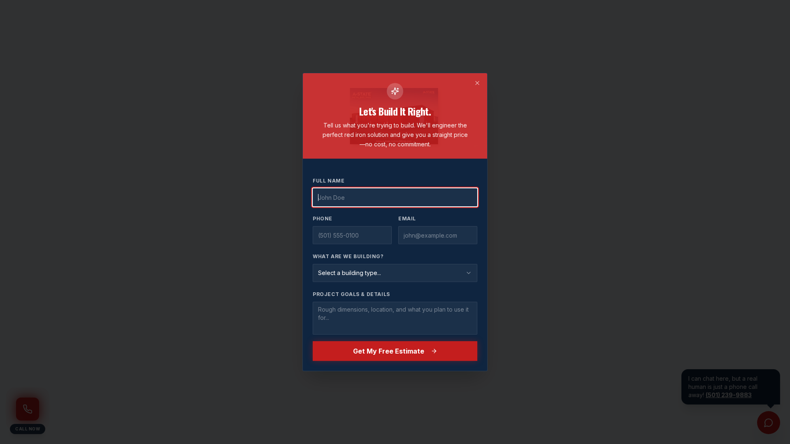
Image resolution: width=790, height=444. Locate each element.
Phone (322, 218)
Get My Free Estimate (388, 351)
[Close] (477, 83)
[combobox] (395, 273)
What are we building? (348, 256)
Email (407, 218)
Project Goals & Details (351, 294)
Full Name (328, 181)
